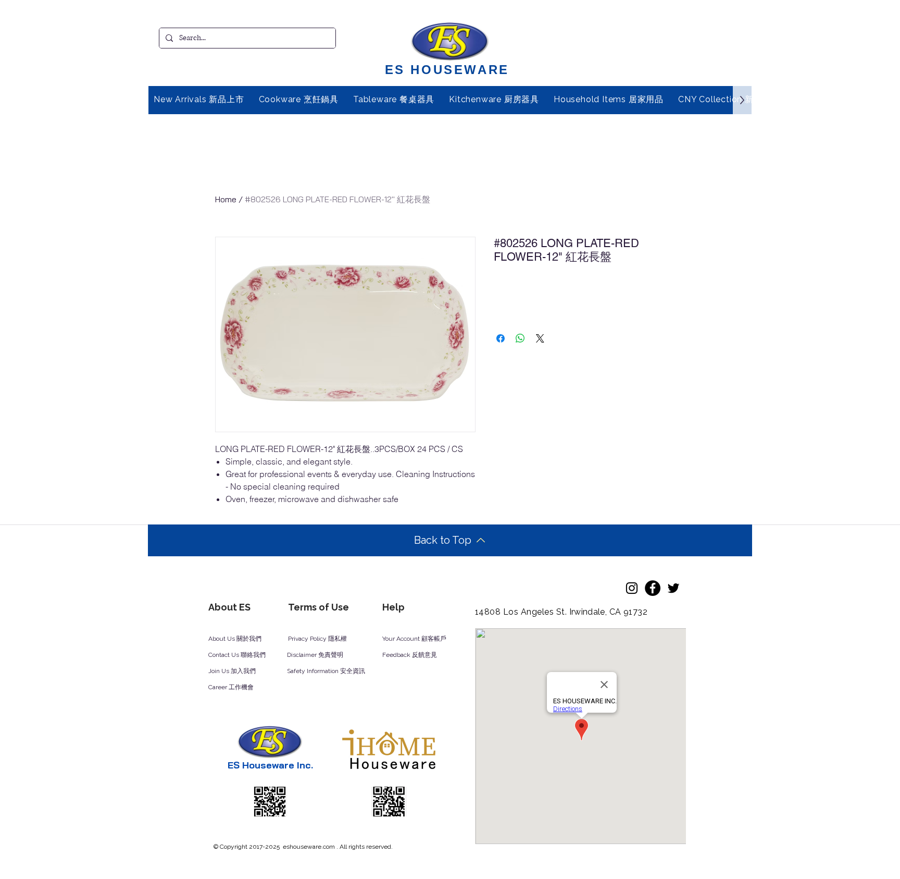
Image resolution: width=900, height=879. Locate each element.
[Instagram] (632, 588)
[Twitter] (673, 588)
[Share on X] (540, 338)
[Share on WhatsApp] (520, 338)
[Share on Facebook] (500, 338)
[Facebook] (652, 588)
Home (225, 199)
